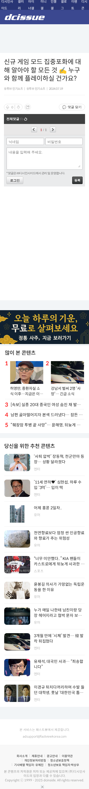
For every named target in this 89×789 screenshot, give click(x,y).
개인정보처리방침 (35, 760)
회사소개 (22, 756)
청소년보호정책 (59, 760)
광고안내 (52, 756)
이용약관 (67, 756)
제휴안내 (37, 756)
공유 (27, 107)
